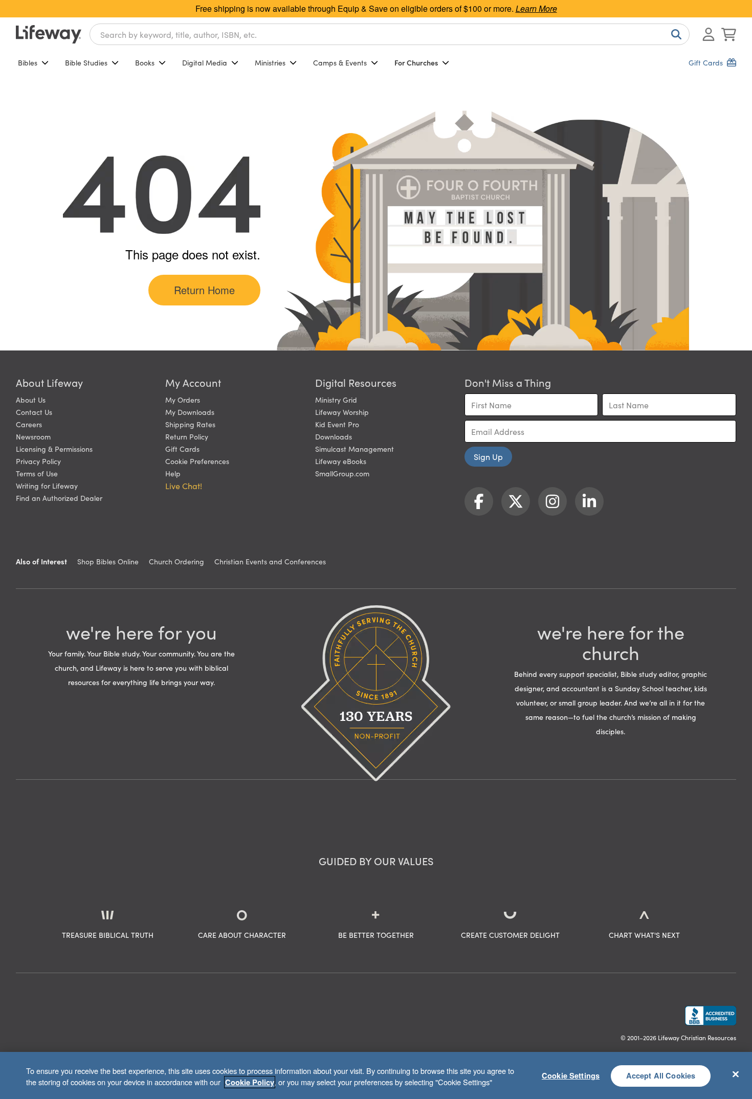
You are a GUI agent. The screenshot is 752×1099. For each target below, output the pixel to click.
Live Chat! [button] (183, 485)
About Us (31, 399)
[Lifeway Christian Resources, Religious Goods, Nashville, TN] (710, 1015)
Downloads (333, 436)
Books (144, 62)
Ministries (270, 62)
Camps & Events (340, 62)
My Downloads (189, 412)
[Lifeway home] (48, 34)
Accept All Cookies (661, 1075)
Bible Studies (86, 62)
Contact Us (34, 412)
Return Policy (186, 436)
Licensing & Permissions (54, 449)
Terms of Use (37, 473)
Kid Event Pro (337, 424)
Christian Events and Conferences (270, 561)
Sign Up (488, 456)
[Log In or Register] (708, 34)
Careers (29, 424)
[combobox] (390, 34)
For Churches (416, 62)
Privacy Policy (38, 461)
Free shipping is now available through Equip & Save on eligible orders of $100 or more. (376, 8)
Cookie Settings (571, 1075)
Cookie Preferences (197, 461)
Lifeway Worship (342, 412)
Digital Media (204, 62)
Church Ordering (176, 561)
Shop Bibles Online (108, 561)
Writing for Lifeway (47, 485)
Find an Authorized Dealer (59, 498)
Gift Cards (182, 449)
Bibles (27, 62)
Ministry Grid (336, 399)
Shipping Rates (190, 424)
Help (173, 473)
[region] (376, 1075)
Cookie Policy (249, 1082)
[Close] (735, 1074)
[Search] (674, 34)
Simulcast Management (354, 449)
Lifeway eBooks (340, 461)
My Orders (182, 399)
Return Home (204, 289)
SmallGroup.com (342, 473)
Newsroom (33, 436)
